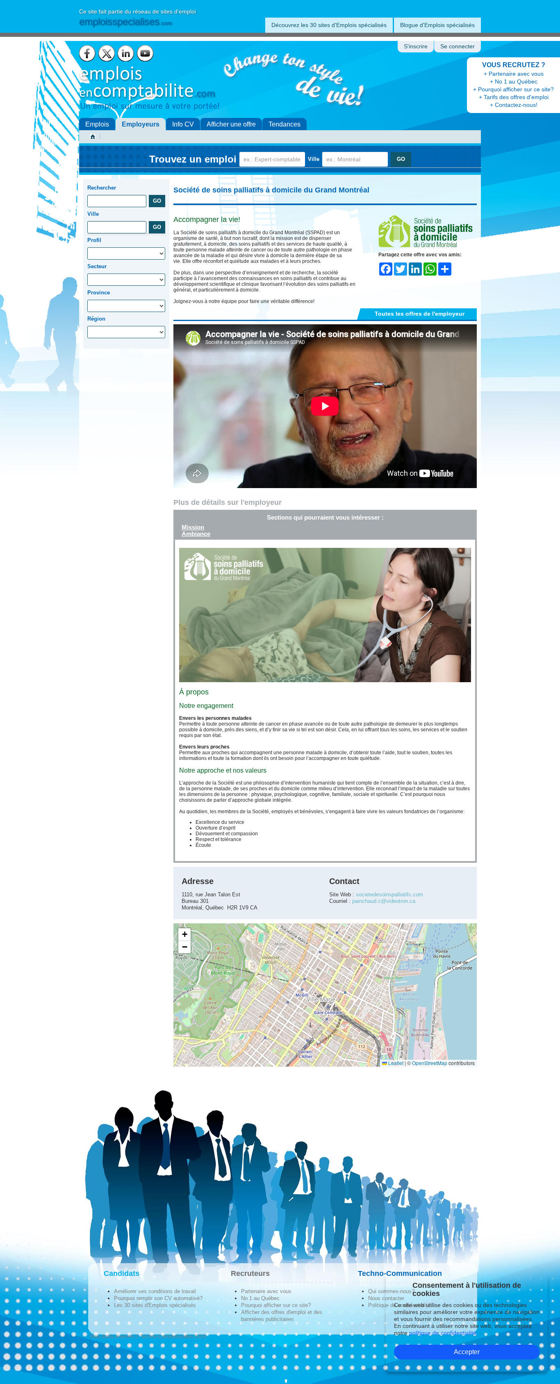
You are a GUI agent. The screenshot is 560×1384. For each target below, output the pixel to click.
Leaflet (395, 1062)
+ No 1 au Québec (513, 81)
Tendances (284, 124)
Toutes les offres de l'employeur (419, 313)
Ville (313, 159)
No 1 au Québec (260, 1298)
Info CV (183, 124)
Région (96, 319)
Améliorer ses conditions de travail (155, 1291)
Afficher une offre (231, 124)
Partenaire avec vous (266, 1291)
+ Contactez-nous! (513, 105)
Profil (94, 240)
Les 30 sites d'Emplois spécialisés (155, 1305)
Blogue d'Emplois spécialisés (437, 25)
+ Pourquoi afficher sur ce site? (513, 89)
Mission (193, 527)
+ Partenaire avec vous (514, 73)
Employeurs (140, 124)
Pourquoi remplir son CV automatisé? (158, 1298)
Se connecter (457, 46)
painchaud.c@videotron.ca (383, 901)
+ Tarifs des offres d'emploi (514, 97)
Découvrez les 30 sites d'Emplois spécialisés (329, 25)
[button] (184, 934)
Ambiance (196, 533)
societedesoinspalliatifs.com (389, 894)
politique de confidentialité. (443, 1333)
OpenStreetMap (429, 1062)
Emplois (97, 124)
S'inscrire (416, 46)
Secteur (97, 266)
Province (98, 292)
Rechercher (101, 188)
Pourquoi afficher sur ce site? (276, 1305)
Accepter (467, 1351)
